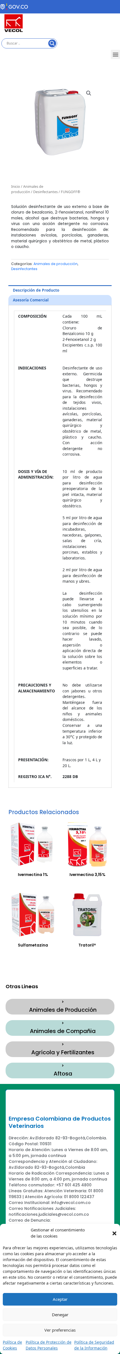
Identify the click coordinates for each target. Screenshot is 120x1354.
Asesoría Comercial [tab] (31, 300)
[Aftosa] (62, 1065)
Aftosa (63, 1073)
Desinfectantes (45, 191)
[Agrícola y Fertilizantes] (62, 1044)
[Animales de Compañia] (62, 1023)
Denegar (60, 1314)
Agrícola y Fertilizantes (62, 1052)
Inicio (15, 186)
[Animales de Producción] (62, 1002)
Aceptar (60, 1299)
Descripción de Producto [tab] (36, 290)
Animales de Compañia (63, 1031)
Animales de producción (27, 189)
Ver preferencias (60, 1330)
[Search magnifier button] (52, 43)
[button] (114, 1233)
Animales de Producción (63, 1010)
